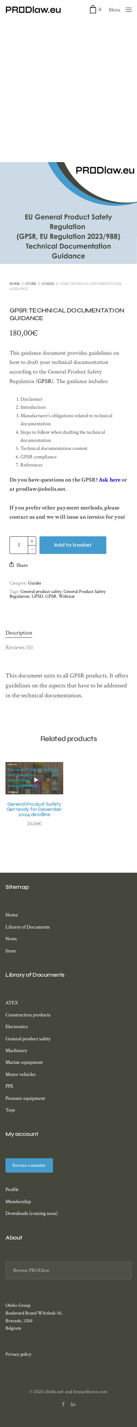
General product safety (40, 592)
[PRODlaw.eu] (33, 9)
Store (31, 284)
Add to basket (73, 545)
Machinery (16, 1050)
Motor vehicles (20, 1074)
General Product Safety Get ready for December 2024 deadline (34, 809)
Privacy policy (18, 1354)
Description (18, 633)
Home (14, 284)
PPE (9, 1086)
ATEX (11, 1002)
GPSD (37, 596)
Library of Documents (27, 927)
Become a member (29, 1165)
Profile (12, 1189)
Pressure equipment (25, 1098)
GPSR (45, 381)
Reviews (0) (19, 647)
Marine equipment (24, 1062)
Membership (18, 1201)
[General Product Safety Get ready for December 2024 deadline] (34, 778)
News (11, 939)
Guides (48, 284)
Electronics (16, 1026)
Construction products (27, 1015)
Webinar (66, 596)
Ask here (110, 480)
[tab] (68, 633)
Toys (10, 1110)
